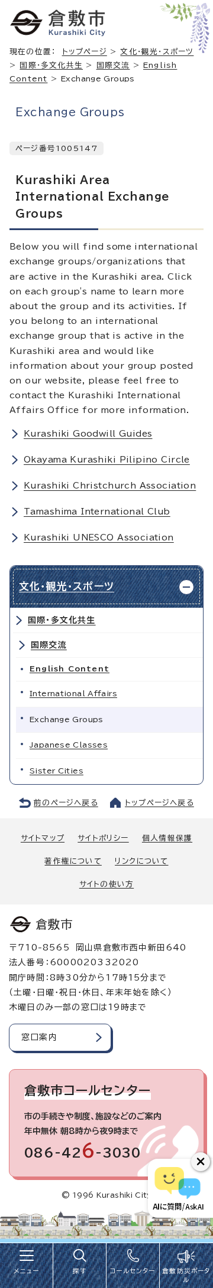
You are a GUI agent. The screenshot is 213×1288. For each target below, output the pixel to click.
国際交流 (113, 65)
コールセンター (132, 1271)
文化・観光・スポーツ (156, 51)
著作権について (72, 861)
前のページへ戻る (66, 803)
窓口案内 (39, 1037)
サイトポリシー (103, 838)
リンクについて (141, 861)
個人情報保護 (167, 838)
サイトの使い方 (106, 884)
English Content (69, 669)
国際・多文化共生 (51, 65)
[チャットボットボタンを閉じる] (200, 1161)
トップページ (84, 51)
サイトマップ (42, 838)
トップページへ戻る (159, 803)
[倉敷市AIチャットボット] (178, 1188)
